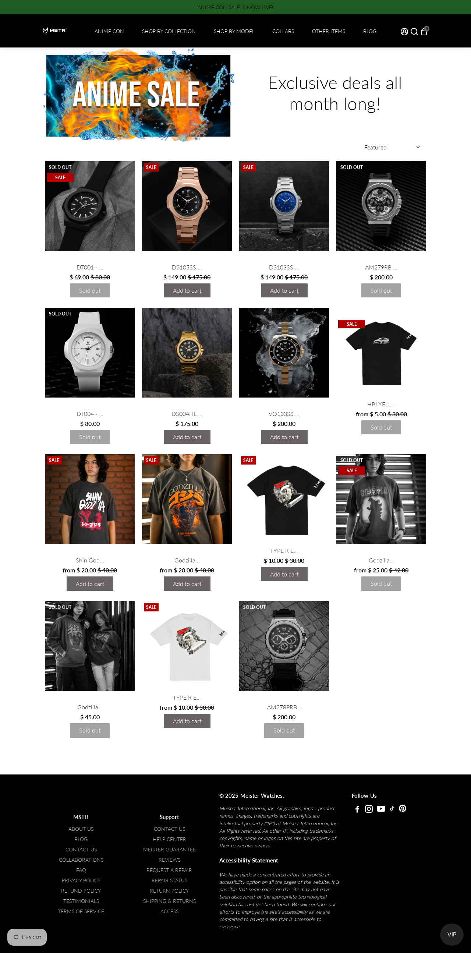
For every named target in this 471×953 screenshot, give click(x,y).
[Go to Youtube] (381, 809)
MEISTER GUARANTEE (169, 850)
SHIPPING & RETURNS (169, 901)
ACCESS (169, 911)
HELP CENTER (169, 839)
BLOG (369, 31)
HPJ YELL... (381, 403)
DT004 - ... (90, 413)
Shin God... (90, 560)
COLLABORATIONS (81, 860)
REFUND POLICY (81, 891)
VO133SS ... (284, 413)
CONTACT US (81, 850)
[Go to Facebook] (357, 809)
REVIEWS (169, 860)
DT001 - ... (90, 267)
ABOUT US (80, 829)
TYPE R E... (284, 550)
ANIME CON (109, 31)
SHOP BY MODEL (234, 31)
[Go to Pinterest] (402, 809)
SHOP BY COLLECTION (169, 31)
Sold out (89, 290)
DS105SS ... (187, 267)
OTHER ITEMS (328, 31)
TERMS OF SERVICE (81, 911)
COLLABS (283, 31)
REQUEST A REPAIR (169, 870)
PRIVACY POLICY (81, 880)
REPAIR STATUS (169, 880)
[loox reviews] (90, 259)
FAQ (81, 870)
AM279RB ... (381, 267)
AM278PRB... (284, 706)
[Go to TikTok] (392, 809)
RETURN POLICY (169, 891)
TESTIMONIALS (81, 901)
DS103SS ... (284, 267)
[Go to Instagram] (368, 809)
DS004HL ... (186, 413)
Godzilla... (187, 560)
